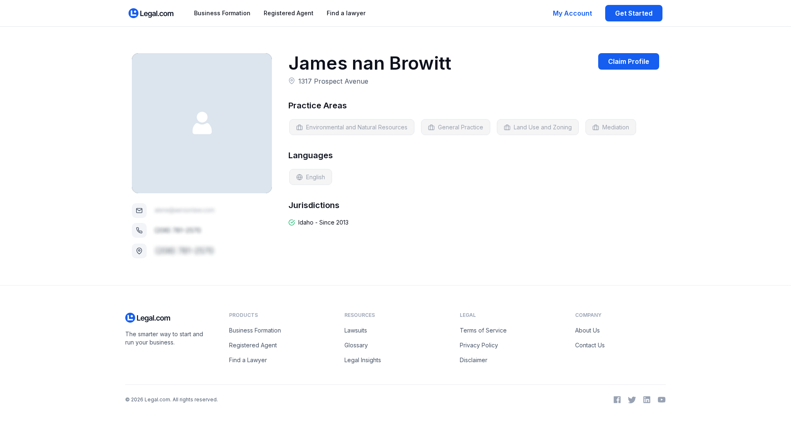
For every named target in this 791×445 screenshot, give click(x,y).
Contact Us (590, 345)
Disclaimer (473, 359)
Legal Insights (362, 359)
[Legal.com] (151, 13)
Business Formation (222, 12)
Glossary (356, 345)
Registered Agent (289, 12)
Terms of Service (483, 330)
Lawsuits (355, 330)
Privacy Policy (479, 345)
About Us (587, 330)
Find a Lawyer (248, 359)
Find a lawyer (346, 12)
